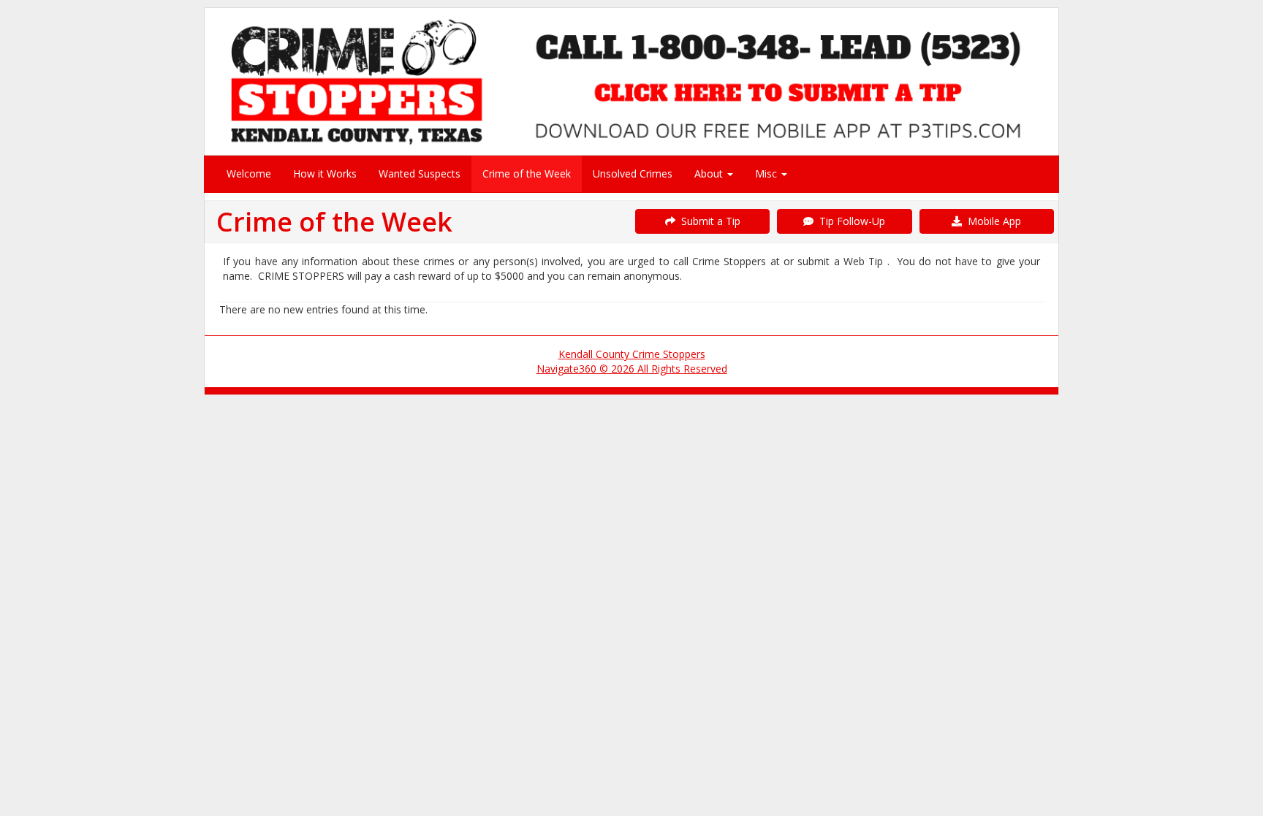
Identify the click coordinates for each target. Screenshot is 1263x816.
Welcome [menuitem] (249, 173)
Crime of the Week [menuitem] (526, 173)
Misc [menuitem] (767, 173)
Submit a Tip (707, 221)
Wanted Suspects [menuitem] (419, 173)
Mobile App (991, 221)
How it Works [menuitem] (325, 173)
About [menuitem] (710, 173)
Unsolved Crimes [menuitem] (632, 173)
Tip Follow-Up (849, 221)
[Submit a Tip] (631, 81)
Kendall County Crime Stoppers (631, 354)
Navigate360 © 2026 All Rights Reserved (631, 368)
